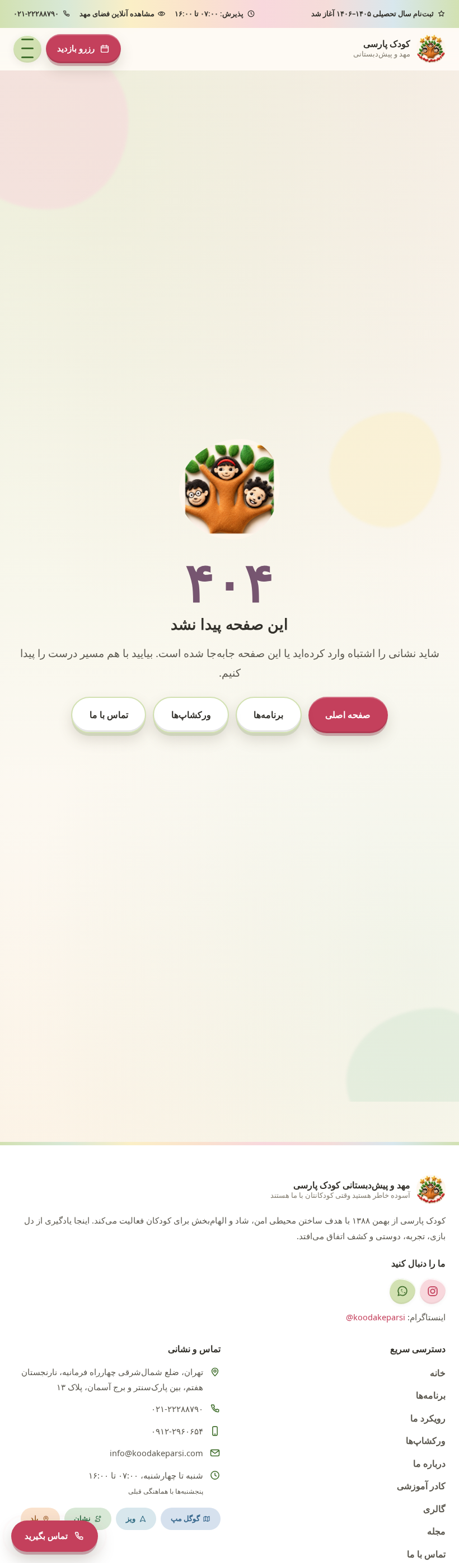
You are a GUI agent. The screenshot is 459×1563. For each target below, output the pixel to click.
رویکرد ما (428, 1417)
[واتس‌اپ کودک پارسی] (402, 1291)
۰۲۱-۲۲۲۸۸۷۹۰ (36, 13)
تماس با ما (109, 714)
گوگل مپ (185, 1518)
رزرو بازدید (76, 48)
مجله (436, 1530)
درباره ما (429, 1463)
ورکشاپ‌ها (191, 714)
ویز (130, 1518)
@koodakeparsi (375, 1317)
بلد (34, 1518)
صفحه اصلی (348, 714)
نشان (82, 1518)
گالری (434, 1508)
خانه (438, 1372)
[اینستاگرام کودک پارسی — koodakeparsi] (433, 1291)
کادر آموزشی (421, 1485)
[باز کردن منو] (27, 49)
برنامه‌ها (268, 714)
